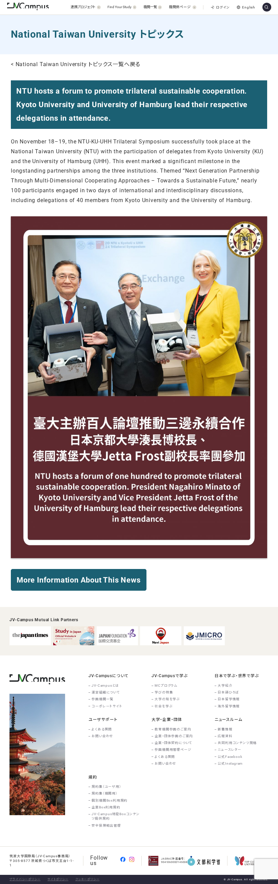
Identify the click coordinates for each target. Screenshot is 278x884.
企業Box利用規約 (106, 807)
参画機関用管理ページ (173, 749)
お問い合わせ (102, 736)
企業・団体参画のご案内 (174, 736)
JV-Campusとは (105, 685)
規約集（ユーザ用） (106, 786)
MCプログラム (166, 685)
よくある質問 (102, 729)
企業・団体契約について (173, 743)
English (248, 7)
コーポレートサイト (107, 706)
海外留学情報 (229, 706)
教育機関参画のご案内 (173, 729)
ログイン (223, 7)
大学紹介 (225, 685)
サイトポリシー (57, 879)
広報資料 (225, 736)
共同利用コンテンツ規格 (237, 743)
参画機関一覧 (103, 699)
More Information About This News (79, 579)
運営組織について (106, 692)
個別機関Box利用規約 (109, 800)
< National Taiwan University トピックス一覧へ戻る (75, 64)
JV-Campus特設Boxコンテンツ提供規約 (115, 816)
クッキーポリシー (87, 879)
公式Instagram (230, 763)
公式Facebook (230, 757)
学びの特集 (164, 692)
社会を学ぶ (164, 706)
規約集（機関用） (104, 793)
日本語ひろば (228, 692)
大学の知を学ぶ (167, 699)
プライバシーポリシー (24, 879)
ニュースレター (229, 749)
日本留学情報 (229, 699)
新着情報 (225, 729)
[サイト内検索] (266, 7)
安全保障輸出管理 (106, 825)
